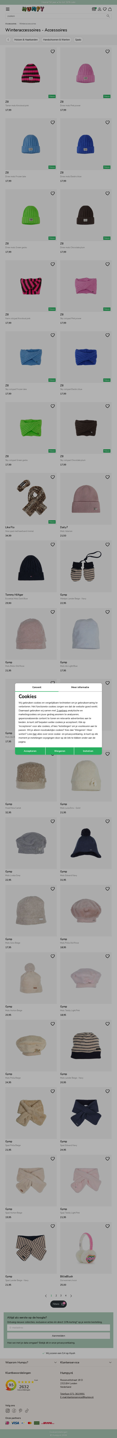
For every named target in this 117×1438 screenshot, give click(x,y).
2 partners (62, 710)
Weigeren (59, 751)
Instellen (88, 751)
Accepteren (30, 751)
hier (35, 734)
